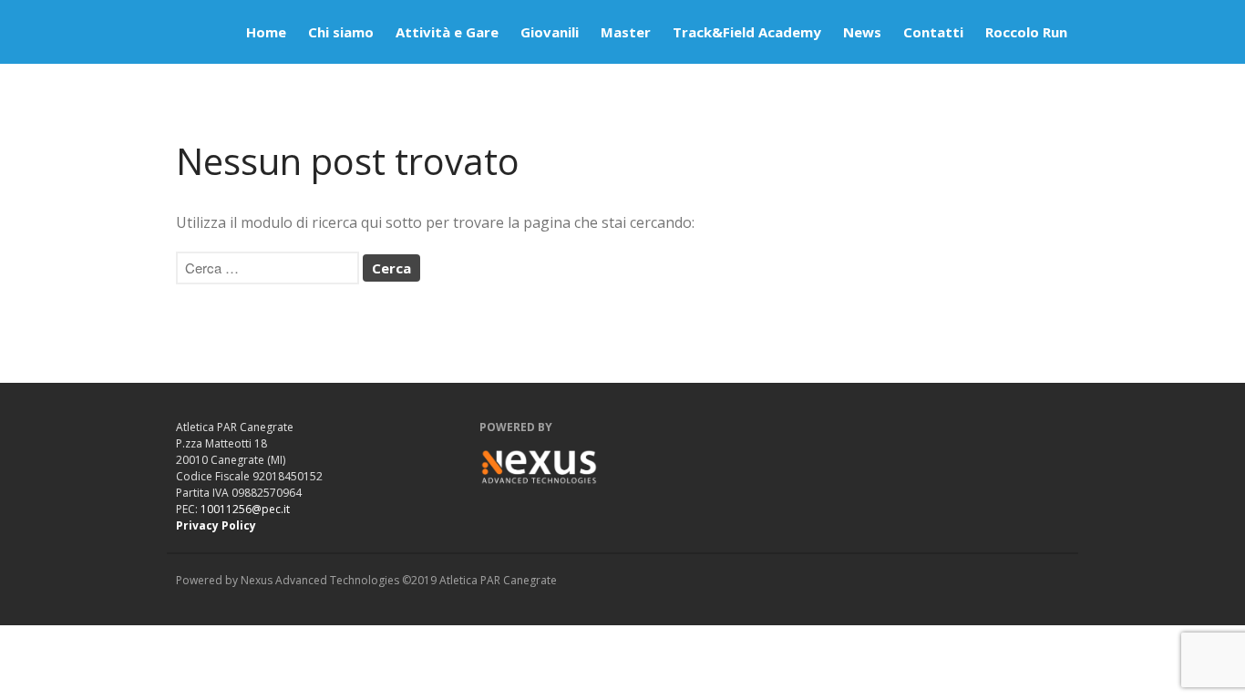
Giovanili (549, 32)
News (862, 32)
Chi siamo (341, 32)
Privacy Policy (216, 525)
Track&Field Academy (747, 32)
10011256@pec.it (245, 509)
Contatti (933, 32)
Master (626, 32)
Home (266, 32)
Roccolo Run (1026, 32)
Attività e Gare (447, 32)
